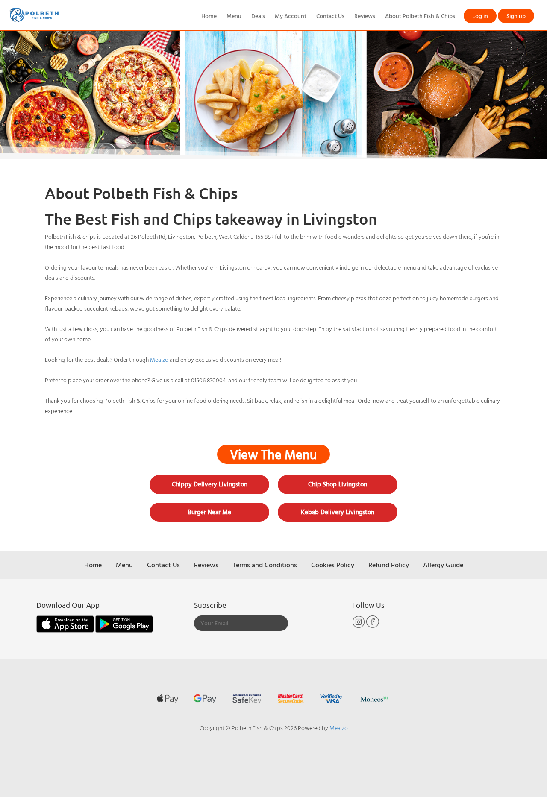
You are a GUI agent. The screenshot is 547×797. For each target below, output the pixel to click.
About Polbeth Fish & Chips (420, 15)
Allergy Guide (443, 565)
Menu (233, 15)
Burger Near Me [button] (209, 512)
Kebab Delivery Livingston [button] (337, 512)
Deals (258, 15)
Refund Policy (388, 565)
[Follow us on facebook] (372, 625)
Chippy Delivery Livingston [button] (209, 484)
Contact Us (330, 15)
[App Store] (65, 622)
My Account (290, 15)
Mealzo (159, 359)
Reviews (364, 15)
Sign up (516, 15)
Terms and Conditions (264, 565)
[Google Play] (124, 622)
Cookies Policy (332, 565)
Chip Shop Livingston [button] (337, 484)
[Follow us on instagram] (359, 625)
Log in (480, 15)
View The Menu (273, 454)
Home (209, 15)
